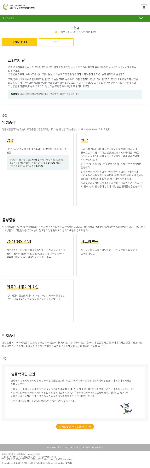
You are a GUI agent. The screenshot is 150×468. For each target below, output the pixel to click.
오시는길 (86, 447)
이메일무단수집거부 (71, 447)
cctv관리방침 (97, 447)
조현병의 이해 (19, 42)
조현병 (93, 32)
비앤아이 (69, 463)
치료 (56, 42)
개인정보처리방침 (54, 447)
